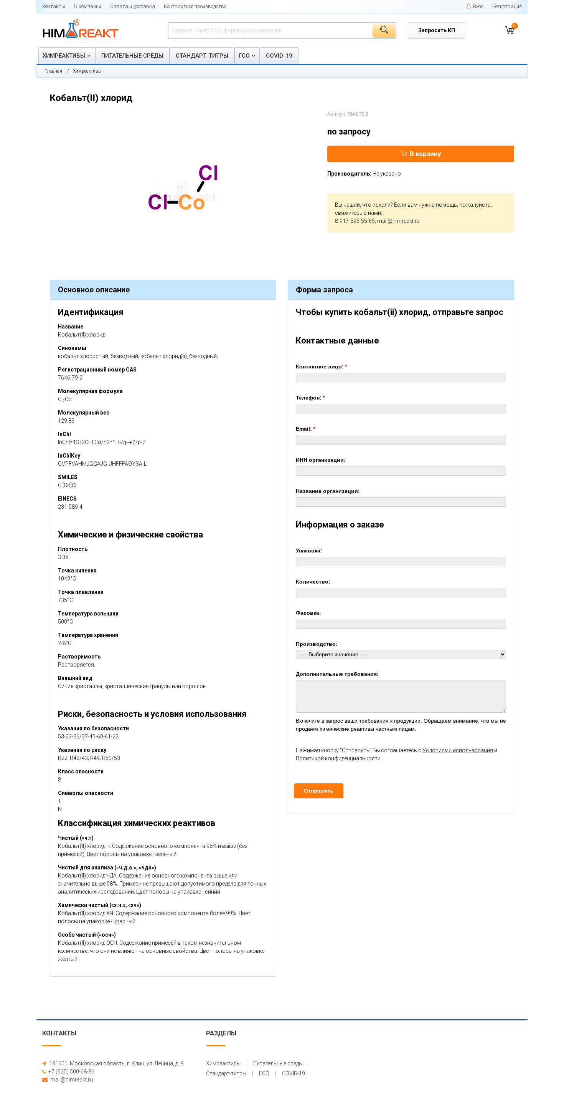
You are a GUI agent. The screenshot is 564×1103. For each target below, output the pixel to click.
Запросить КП (436, 30)
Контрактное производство (195, 6)
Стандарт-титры (202, 55)
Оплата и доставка (132, 6)
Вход (478, 6)
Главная (53, 71)
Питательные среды (132, 55)
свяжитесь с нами (358, 213)
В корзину (425, 154)
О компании (87, 6)
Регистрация (507, 6)
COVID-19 (279, 55)
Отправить (318, 791)
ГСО (244, 55)
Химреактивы (64, 55)
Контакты (53, 6)
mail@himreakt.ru (398, 221)
